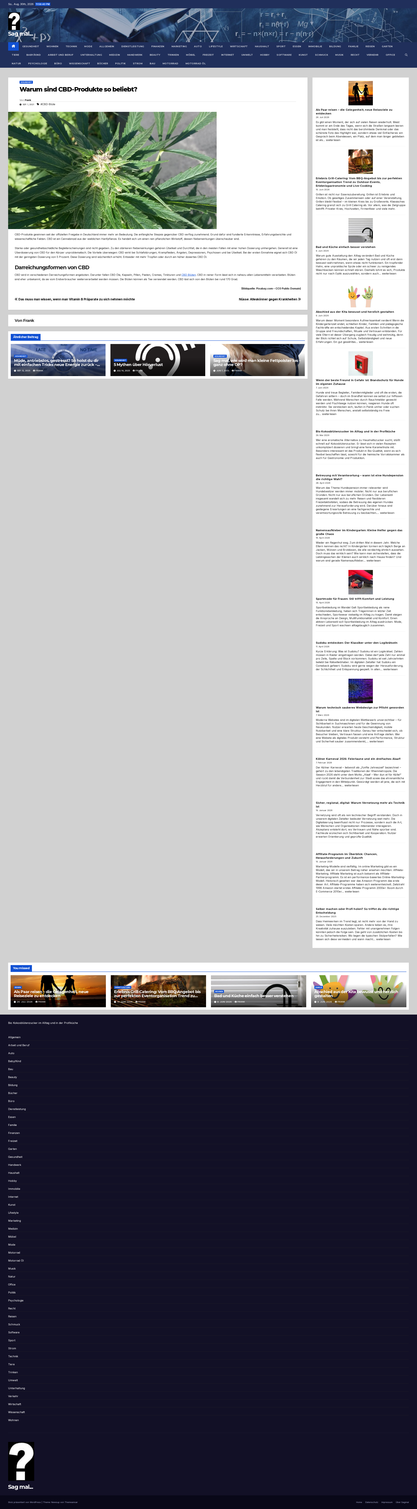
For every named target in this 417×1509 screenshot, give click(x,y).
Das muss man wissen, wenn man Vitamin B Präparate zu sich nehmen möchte (76, 299)
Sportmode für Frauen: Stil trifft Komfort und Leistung (355, 598)
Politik (120, 63)
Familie (353, 46)
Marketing (179, 46)
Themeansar (71, 1502)
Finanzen (157, 46)
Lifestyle (216, 46)
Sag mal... (20, 33)
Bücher (102, 63)
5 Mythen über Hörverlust (138, 364)
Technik (71, 46)
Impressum (387, 1502)
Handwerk (135, 54)
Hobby (265, 54)
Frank (28, 100)
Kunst (303, 54)
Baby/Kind (33, 54)
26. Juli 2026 (25, 1002)
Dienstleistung (132, 46)
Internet (227, 54)
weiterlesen (333, 140)
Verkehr (373, 54)
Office (390, 54)
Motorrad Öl (196, 63)
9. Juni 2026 (224, 1002)
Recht (355, 54)
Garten (387, 46)
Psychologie (37, 63)
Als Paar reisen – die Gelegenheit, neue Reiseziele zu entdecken (51, 993)
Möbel (190, 54)
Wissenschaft (79, 63)
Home (359, 1502)
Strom (138, 63)
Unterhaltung (91, 54)
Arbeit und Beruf (60, 54)
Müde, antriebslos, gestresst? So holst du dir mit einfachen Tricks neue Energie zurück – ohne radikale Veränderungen (56, 364)
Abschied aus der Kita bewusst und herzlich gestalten (355, 311)
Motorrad (170, 63)
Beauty (155, 54)
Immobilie (315, 46)
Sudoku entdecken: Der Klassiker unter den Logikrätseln (357, 642)
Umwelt (247, 54)
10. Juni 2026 (125, 1002)
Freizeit (208, 54)
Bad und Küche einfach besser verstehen (346, 247)
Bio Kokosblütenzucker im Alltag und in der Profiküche (355, 431)
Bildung (335, 46)
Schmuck (321, 54)
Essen (297, 46)
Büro (58, 63)
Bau (152, 63)
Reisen (370, 46)
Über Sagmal (402, 1502)
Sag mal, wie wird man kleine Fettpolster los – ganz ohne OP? (257, 362)
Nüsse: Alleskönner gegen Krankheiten (268, 299)
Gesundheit (30, 46)
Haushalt (262, 46)
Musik (339, 54)
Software (284, 54)
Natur (16, 63)
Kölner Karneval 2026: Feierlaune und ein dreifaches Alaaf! (358, 758)
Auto (198, 46)
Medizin (114, 54)
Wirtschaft (239, 46)
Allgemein (106, 46)
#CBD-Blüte (48, 104)
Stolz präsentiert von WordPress (25, 1502)
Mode (88, 46)
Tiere (15, 54)
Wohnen (52, 46)
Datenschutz (371, 1502)
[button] (406, 54)
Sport (281, 46)
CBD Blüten (188, 274)
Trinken (173, 54)
